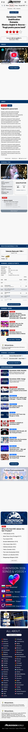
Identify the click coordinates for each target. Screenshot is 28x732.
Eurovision (10, 8)
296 (26, 286)
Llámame (7, 293)
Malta (18, 643)
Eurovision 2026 (13, 570)
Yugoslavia (19, 693)
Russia (18, 667)
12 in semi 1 (24, 296)
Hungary (5, 685)
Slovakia (18, 676)
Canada (5, 661)
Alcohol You (7, 300)
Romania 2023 (9, 203)
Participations (4, 267)
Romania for (14, 38)
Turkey (18, 687)
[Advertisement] (14, 85)
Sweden (18, 682)
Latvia (5, 695)
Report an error (23, 158)
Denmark (5, 669)
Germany (6, 680)
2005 (17, 270)
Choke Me (9, 286)
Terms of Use (12, 728)
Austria (5, 648)
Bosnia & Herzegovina (8, 656)
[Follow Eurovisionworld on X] (10, 477)
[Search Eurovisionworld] (2, 5)
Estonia (5, 672)
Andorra (5, 641)
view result (14, 560)
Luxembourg (20, 641)
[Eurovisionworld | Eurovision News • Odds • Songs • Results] (14, 1)
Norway (18, 659)
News (7, 5)
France (5, 676)
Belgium (5, 654)
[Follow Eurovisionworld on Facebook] (2, 2)
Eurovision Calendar (13, 363)
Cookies (17, 728)
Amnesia (7, 296)
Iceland (5, 687)
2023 (11, 273)
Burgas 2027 (22, 5)
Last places (3, 271)
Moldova (19, 646)
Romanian (4, 105)
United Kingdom (21, 691)
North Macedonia (21, 656)
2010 (14, 270)
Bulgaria (5, 659)
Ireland (5, 689)
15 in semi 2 (24, 289)
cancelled (25, 300)
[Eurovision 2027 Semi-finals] (25, 358)
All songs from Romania (13, 304)
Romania (19, 665)
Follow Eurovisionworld (14, 470)
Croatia (5, 663)
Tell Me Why (14, 206)
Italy (4, 693)
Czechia (5, 667)
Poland (18, 661)
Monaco (18, 648)
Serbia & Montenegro (21, 674)
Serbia (18, 672)
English (9, 105)
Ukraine (18, 689)
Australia (5, 646)
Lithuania (19, 639)
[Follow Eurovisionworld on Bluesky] (21, 477)
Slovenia (18, 678)
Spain (18, 680)
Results (12, 5)
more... (25, 276)
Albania (5, 639)
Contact (6, 728)
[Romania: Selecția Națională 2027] (22, 356)
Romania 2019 (9, 205)
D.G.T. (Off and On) (9, 290)
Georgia (5, 678)
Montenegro (20, 650)
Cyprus (5, 665)
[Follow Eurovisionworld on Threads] (18, 477)
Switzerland (19, 685)
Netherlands (20, 654)
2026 (11, 270)
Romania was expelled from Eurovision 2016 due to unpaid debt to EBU (13, 346)
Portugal (19, 663)
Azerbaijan (6, 650)
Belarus (5, 652)
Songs (16, 5)
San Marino (19, 669)
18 (20, 293)
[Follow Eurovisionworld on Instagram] (4, 2)
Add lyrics (15, 158)
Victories (3, 268)
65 (26, 293)
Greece (5, 682)
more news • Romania (14, 339)
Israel (5, 691)
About (3, 728)
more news (14, 464)
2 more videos (14, 67)
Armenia (5, 643)
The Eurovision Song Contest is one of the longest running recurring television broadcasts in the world (13, 704)
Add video (8, 158)
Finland (5, 674)
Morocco (19, 652)
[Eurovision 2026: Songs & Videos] (14, 579)
